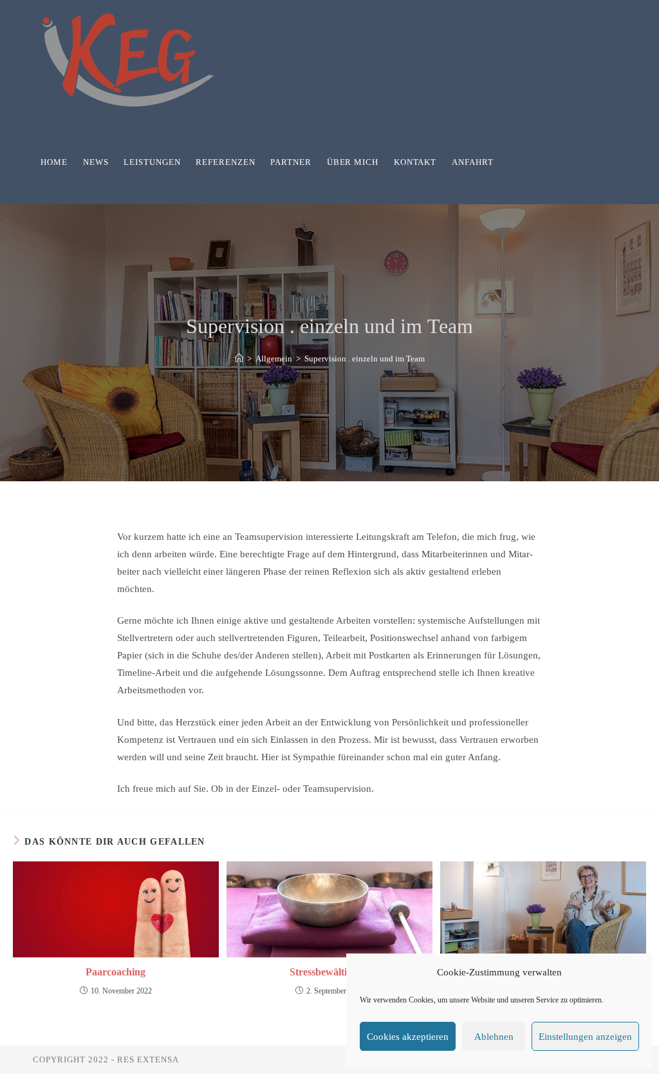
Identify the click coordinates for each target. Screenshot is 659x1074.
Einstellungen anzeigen (585, 1036)
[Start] (239, 358)
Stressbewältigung (329, 971)
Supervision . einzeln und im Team (364, 358)
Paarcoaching (115, 971)
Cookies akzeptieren (408, 1036)
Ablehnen (494, 1036)
